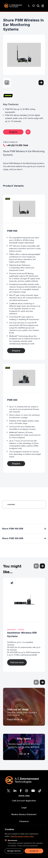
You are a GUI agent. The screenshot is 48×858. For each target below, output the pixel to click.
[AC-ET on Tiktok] (39, 790)
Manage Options (14, 851)
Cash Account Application (24, 801)
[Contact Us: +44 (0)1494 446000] (29, 6)
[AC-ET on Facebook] (21, 790)
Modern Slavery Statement (24, 814)
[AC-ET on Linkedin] (15, 790)
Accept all (34, 851)
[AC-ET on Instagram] (26, 790)
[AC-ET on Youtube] (33, 790)
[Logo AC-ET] (24, 780)
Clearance (24, 821)
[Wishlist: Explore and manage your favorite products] (33, 6)
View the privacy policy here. (22, 836)
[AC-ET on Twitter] (8, 790)
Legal (24, 807)
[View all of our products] (38, 6)
